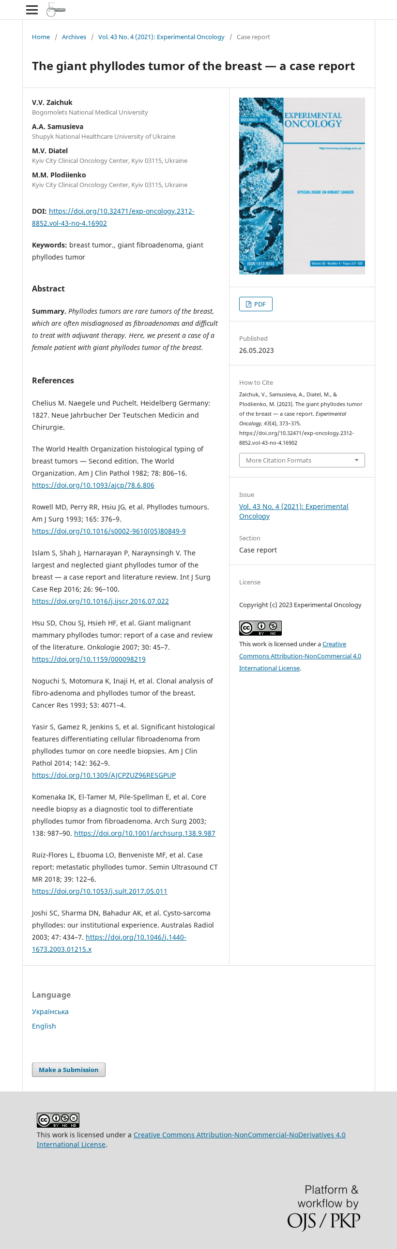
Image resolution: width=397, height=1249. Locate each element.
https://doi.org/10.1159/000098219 (89, 659)
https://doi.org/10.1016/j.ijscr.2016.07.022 (100, 601)
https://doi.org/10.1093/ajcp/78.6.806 (93, 485)
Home (41, 36)
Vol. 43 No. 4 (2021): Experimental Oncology (161, 36)
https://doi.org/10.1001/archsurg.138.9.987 (144, 833)
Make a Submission (69, 1069)
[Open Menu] (32, 9)
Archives (74, 36)
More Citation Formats (278, 460)
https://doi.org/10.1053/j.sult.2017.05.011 (100, 891)
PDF (259, 304)
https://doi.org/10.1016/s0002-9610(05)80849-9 (109, 531)
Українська (50, 1011)
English (44, 1026)
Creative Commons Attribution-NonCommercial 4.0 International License (300, 655)
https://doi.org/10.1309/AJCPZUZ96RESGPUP (104, 775)
